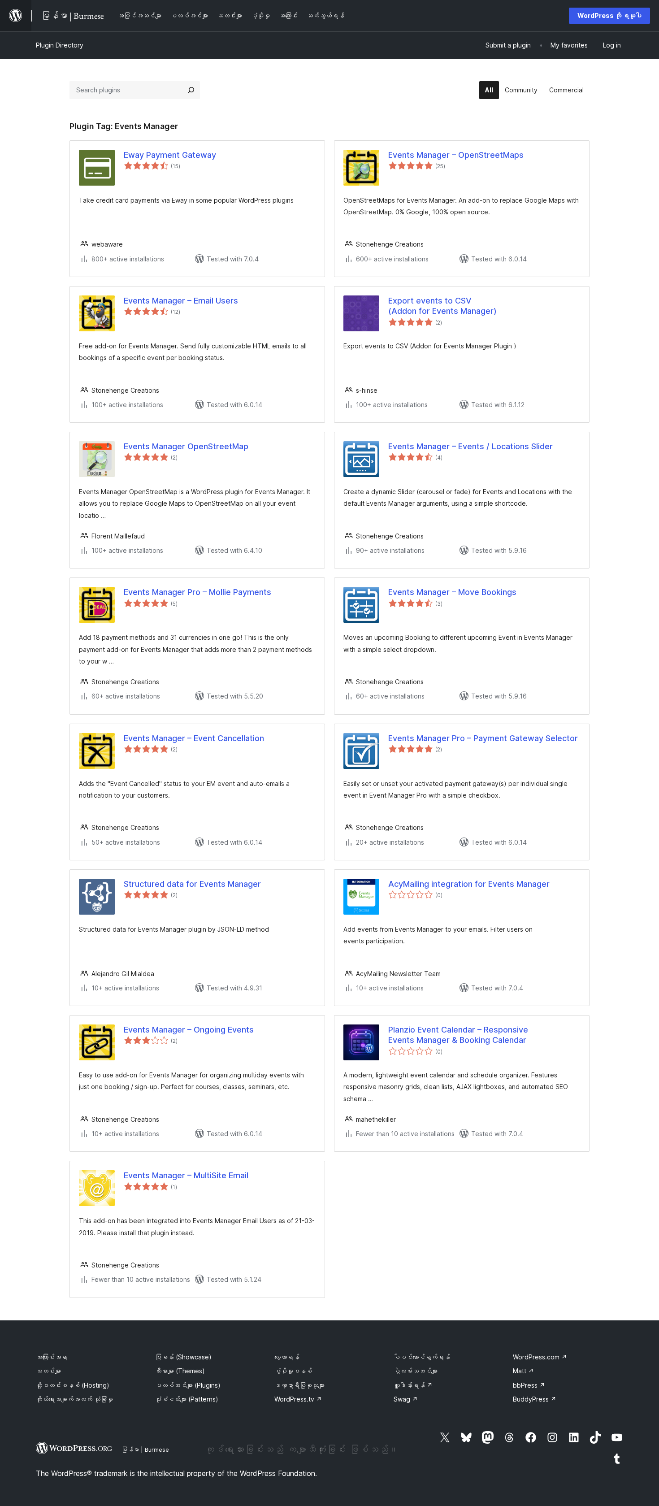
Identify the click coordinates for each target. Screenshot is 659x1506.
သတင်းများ (48, 1371)
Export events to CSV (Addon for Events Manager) (442, 306)
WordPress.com (540, 1357)
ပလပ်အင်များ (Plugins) (188, 1385)
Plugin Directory (59, 45)
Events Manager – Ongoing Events (189, 1029)
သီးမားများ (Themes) (180, 1371)
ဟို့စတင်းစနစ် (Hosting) (72, 1385)
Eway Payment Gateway (170, 155)
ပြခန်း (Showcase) (183, 1357)
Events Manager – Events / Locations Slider (470, 446)
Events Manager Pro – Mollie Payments (197, 592)
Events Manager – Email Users (181, 300)
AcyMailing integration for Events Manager (469, 884)
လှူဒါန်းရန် (413, 1385)
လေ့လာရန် (286, 1357)
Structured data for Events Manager (192, 884)
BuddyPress (534, 1399)
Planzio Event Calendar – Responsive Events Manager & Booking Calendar (458, 1035)
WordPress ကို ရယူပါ (609, 15)
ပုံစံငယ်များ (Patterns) (186, 1399)
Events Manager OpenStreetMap (186, 446)
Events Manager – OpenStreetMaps (456, 155)
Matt (523, 1371)
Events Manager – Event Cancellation (194, 738)
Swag (406, 1399)
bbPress (529, 1385)
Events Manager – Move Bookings (452, 592)
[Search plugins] (191, 90)
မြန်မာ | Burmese (145, 1449)
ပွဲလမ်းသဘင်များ (416, 1371)
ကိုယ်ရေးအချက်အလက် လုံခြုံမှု (74, 1399)
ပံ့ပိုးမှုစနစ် (293, 1371)
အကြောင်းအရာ (51, 1357)
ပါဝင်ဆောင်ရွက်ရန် (422, 1357)
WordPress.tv (298, 1399)
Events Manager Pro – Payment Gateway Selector (483, 738)
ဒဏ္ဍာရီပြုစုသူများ (299, 1385)
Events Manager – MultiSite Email (186, 1175)
